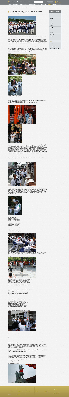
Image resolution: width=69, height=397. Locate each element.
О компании (54, 4)
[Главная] (13, 2)
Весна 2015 (51, 27)
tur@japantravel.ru (56, 393)
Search (42, 2)
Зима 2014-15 (52, 34)
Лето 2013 (51, 41)
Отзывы (49, 4)
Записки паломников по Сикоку (54, 48)
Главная (10, 4)
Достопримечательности (32, 4)
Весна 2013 (51, 39)
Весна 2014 (51, 32)
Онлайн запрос (50, 1)
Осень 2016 (51, 25)
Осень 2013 (51, 43)
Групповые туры (15, 4)
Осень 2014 (51, 36)
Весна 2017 (51, 18)
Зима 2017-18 (52, 16)
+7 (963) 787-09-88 (56, 392)
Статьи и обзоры (40, 4)
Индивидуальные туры (23, 4)
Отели (45, 4)
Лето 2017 (51, 20)
